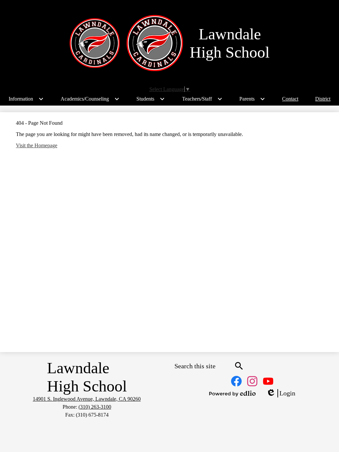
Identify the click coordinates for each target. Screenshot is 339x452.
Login (280, 393)
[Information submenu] (26, 99)
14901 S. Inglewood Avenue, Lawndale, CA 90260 (87, 399)
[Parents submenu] (252, 99)
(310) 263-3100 (94, 407)
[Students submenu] (151, 99)
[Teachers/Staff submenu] (202, 99)
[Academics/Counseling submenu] (90, 99)
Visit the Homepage (36, 145)
